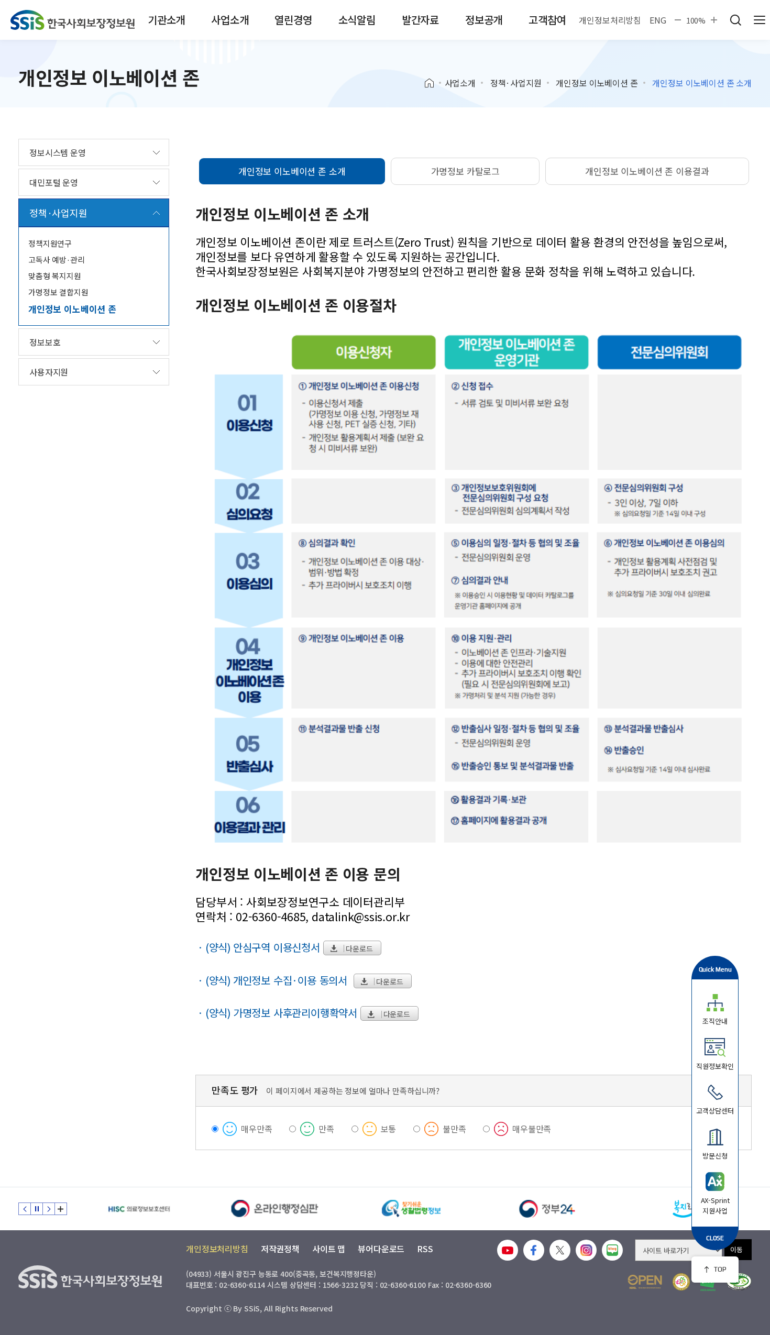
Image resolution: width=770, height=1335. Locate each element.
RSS (425, 1248)
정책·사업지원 (516, 83)
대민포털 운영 (53, 182)
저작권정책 (280, 1248)
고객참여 (547, 19)
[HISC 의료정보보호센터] (139, 1209)
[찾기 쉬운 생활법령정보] (411, 1209)
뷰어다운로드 (381, 1248)
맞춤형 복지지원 (54, 275)
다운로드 (359, 948)
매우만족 (256, 1128)
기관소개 (166, 19)
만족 (326, 1128)
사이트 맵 (328, 1248)
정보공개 (483, 19)
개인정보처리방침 (610, 20)
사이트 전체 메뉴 (759, 20)
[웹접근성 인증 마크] (739, 1282)
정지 (36, 1208)
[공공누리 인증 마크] (645, 1282)
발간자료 (420, 19)
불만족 (454, 1128)
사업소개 (229, 19)
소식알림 (357, 19)
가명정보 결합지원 (58, 291)
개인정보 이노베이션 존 (596, 83)
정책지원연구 (50, 243)
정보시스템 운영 (57, 152)
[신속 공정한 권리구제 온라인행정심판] (275, 1209)
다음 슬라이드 (48, 1208)
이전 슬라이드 (24, 1208)
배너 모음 (60, 1208)
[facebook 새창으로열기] (533, 1250)
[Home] (433, 83)
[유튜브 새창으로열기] (507, 1250)
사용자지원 (48, 372)
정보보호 (44, 342)
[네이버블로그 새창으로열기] (612, 1250)
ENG (658, 20)
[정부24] (547, 1209)
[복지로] (683, 1209)
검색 (735, 20)
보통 (389, 1128)
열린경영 (293, 19)
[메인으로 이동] (72, 20)
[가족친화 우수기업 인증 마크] (681, 1281)
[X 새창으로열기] (559, 1250)
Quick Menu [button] (715, 969)
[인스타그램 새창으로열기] (586, 1250)
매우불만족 (531, 1128)
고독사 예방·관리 (56, 259)
